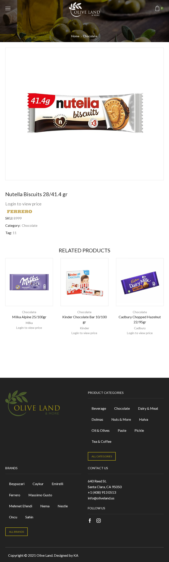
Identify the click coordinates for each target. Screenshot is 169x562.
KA (75, 555)
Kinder (84, 328)
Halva (143, 419)
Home (75, 36)
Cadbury (140, 328)
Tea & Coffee (101, 441)
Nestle (63, 506)
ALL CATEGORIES (102, 456)
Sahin (29, 517)
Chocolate (90, 36)
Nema (45, 506)
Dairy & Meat (148, 408)
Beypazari (16, 484)
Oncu (13, 517)
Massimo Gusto (40, 495)
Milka (29, 323)
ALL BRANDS (16, 531)
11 (15, 233)
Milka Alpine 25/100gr (29, 317)
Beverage (99, 408)
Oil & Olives (101, 430)
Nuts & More (121, 419)
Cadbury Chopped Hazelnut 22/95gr (140, 319)
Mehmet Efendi (20, 506)
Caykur (38, 484)
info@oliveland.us (101, 498)
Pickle (139, 430)
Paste (122, 430)
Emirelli (57, 484)
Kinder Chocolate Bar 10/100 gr (84, 319)
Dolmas (97, 419)
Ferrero (14, 495)
